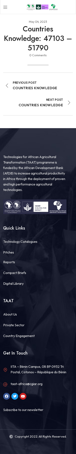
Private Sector (13, 325)
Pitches (8, 252)
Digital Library (13, 283)
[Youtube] (23, 396)
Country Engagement (19, 336)
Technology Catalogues (20, 241)
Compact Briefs (14, 273)
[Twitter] (14, 396)
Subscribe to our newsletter (23, 410)
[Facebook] (6, 396)
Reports (9, 262)
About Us (10, 314)
